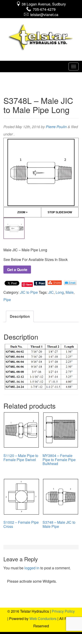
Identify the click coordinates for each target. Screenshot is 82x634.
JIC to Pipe (29, 292)
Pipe (7, 299)
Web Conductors (42, 618)
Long (60, 292)
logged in (31, 567)
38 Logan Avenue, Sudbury (43, 4)
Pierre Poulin (56, 126)
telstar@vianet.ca (43, 14)
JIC (51, 292)
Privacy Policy (63, 611)
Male (70, 292)
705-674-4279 (43, 9)
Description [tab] (20, 316)
